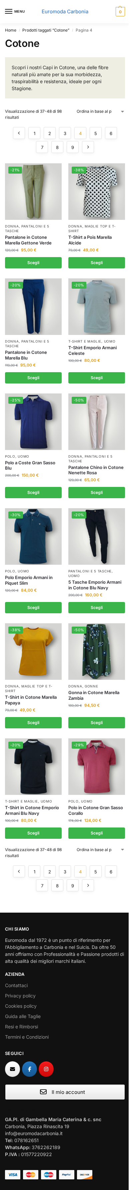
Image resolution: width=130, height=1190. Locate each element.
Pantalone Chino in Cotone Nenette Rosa (96, 470)
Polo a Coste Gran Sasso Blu (30, 465)
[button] (119, 11)
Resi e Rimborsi (21, 1026)
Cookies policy (21, 1006)
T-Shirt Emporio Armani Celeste (92, 350)
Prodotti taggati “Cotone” (45, 30)
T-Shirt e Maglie (84, 341)
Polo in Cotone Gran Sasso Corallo (95, 810)
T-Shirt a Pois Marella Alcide (90, 239)
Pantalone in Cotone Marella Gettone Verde (28, 239)
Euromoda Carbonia (65, 11)
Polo (10, 456)
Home (10, 30)
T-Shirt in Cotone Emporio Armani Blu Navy (32, 810)
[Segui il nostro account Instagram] (46, 1069)
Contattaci (16, 985)
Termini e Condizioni (27, 1037)
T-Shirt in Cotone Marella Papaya (31, 699)
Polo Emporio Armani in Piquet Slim (29, 580)
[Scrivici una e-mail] (12, 1069)
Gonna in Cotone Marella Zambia (93, 695)
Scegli (33, 262)
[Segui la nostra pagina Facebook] (29, 1069)
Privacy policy (20, 995)
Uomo (110, 341)
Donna (12, 226)
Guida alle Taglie (23, 1016)
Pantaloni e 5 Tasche (90, 571)
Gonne (91, 686)
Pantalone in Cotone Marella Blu (26, 355)
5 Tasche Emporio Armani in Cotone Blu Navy (94, 584)
